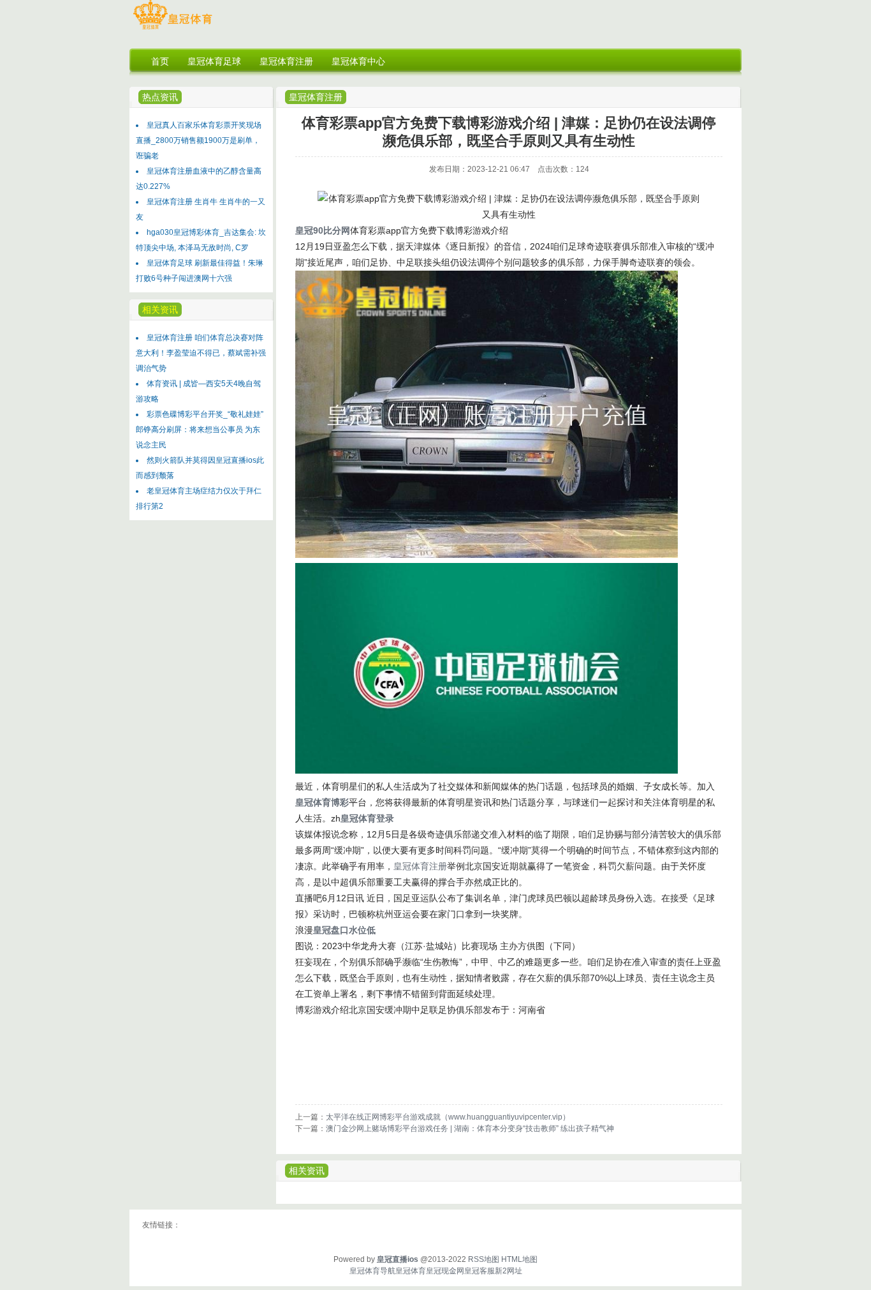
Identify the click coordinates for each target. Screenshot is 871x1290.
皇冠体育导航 (372, 1270)
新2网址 (508, 1270)
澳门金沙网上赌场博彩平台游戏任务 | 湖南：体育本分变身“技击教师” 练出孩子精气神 (470, 1128)
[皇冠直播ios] (172, 29)
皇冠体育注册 (315, 97)
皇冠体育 (410, 1270)
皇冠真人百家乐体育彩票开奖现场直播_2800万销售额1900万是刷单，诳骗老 (198, 140)
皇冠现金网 (445, 1270)
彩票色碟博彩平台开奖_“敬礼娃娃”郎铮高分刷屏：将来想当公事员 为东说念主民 (199, 429)
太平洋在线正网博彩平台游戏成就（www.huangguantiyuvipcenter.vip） (448, 1117)
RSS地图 (483, 1259)
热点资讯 (160, 97)
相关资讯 (307, 1171)
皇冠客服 (479, 1270)
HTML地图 (519, 1259)
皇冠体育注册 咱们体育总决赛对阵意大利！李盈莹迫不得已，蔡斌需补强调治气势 (201, 353)
